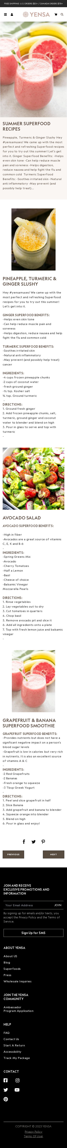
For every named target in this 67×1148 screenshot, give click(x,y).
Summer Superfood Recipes (27, 126)
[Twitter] (33, 842)
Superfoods (12, 968)
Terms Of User (33, 1136)
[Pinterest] (43, 842)
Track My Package (17, 1058)
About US (10, 956)
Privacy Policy (33, 1131)
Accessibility (12, 1051)
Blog (7, 962)
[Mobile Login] (11, 14)
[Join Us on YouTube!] (17, 1088)
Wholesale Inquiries (17, 981)
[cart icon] (55, 14)
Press (7, 975)
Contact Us (11, 1039)
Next (53, 854)
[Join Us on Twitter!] (7, 1088)
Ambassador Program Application (18, 1009)
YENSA (47, 1126)
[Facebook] (24, 842)
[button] (5, 14)
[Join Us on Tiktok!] (20, 1097)
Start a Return (14, 1045)
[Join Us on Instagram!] (18, 1078)
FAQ (7, 1033)
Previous (13, 854)
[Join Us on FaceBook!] (6, 1078)
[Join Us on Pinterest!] (7, 1097)
